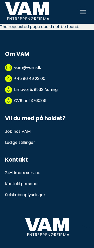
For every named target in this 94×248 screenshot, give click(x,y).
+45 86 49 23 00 (29, 78)
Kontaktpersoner (22, 184)
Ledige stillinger (20, 142)
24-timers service (22, 173)
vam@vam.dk (27, 67)
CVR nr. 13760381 (30, 100)
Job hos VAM (18, 131)
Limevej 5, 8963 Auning (36, 89)
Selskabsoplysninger (25, 195)
